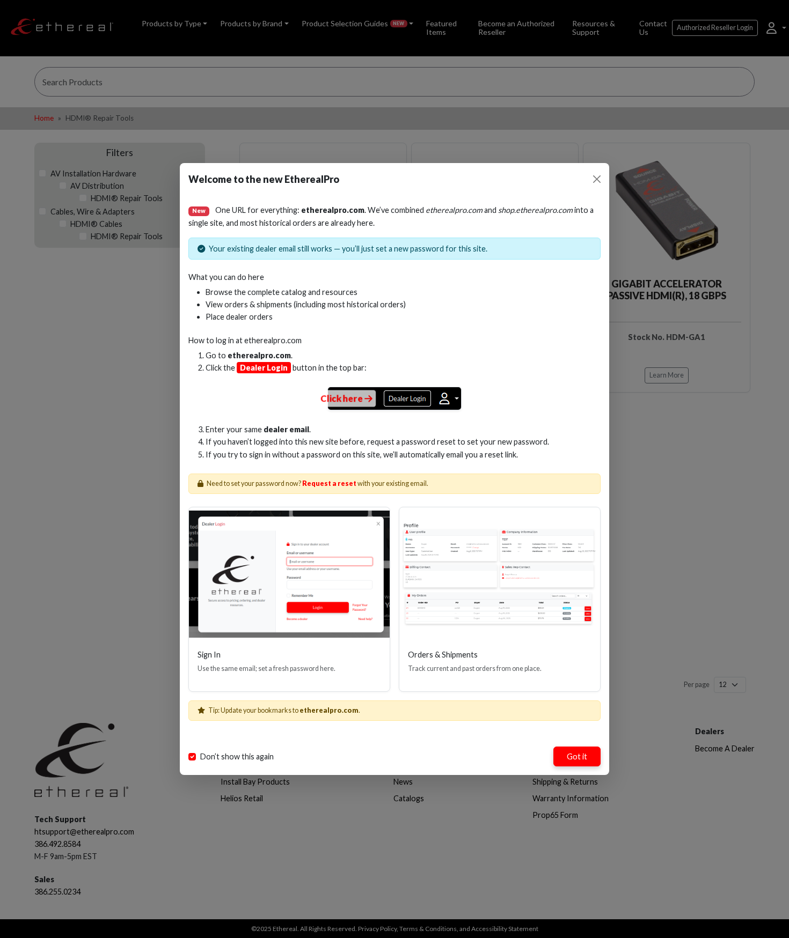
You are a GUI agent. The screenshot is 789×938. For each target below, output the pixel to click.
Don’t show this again (237, 756)
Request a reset (329, 483)
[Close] (597, 179)
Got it (577, 756)
